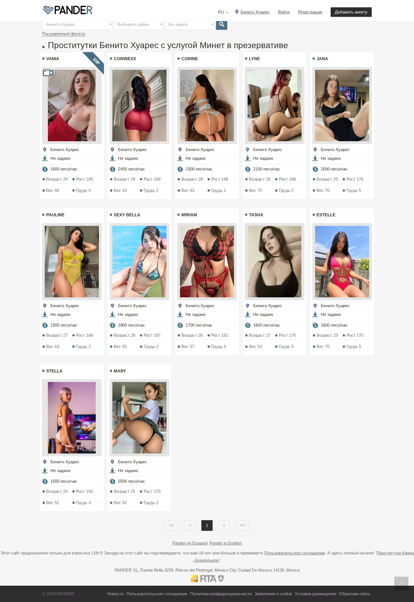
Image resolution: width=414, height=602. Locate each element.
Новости (115, 593)
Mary (120, 371)
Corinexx (125, 58)
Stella (54, 371)
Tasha (256, 214)
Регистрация (310, 12)
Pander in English (226, 543)
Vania (52, 58)
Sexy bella (127, 214)
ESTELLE (326, 214)
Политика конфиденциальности (221, 593)
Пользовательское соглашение (294, 553)
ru (221, 12)
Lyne (254, 58)
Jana (322, 58)
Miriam (189, 214)
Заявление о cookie (273, 593)
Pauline (55, 214)
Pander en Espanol (189, 543)
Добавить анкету (351, 12)
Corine (189, 58)
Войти (284, 12)
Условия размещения (315, 593)
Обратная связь (354, 593)
